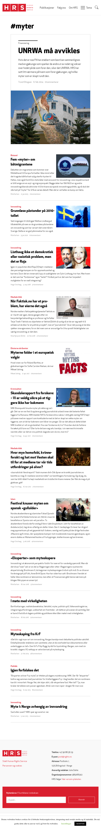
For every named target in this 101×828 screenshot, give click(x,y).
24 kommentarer (36, 617)
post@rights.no (65, 757)
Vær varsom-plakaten (71, 779)
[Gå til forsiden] (14, 753)
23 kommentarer (36, 584)
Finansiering (23, 43)
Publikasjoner (47, 8)
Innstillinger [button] (66, 823)
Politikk (14, 666)
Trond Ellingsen (25, 82)
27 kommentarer (42, 336)
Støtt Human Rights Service (14, 761)
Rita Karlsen (15, 194)
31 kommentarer (37, 285)
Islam (13, 499)
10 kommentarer (35, 235)
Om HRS (73, 8)
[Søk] (97, 7)
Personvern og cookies (12, 766)
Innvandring (16, 207)
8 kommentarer (37, 690)
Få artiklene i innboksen (22, 793)
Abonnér (81, 800)
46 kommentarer (36, 654)
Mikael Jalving (15, 374)
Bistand (14, 155)
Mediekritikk (16, 297)
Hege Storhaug (16, 285)
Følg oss (61, 8)
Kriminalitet (16, 389)
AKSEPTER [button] (80, 823)
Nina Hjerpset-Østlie (18, 336)
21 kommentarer (38, 487)
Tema (89, 8)
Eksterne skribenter (19, 348)
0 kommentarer (52, 82)
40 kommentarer (37, 541)
